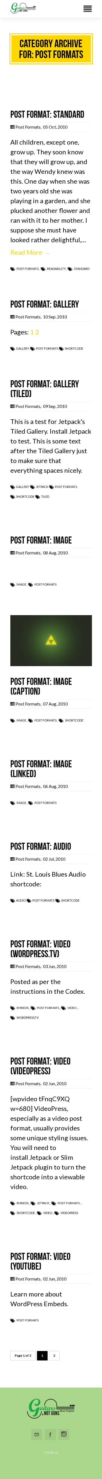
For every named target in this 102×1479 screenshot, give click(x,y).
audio (21, 900)
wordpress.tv (28, 1017)
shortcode (74, 348)
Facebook (50, 1434)
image (21, 584)
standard (81, 268)
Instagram (63, 1434)
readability (56, 268)
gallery (22, 348)
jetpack (42, 486)
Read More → (30, 252)
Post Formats (28, 126)
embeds (23, 1008)
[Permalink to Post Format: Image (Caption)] (51, 663)
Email (36, 1434)
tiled (45, 496)
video (71, 1008)
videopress (69, 1213)
